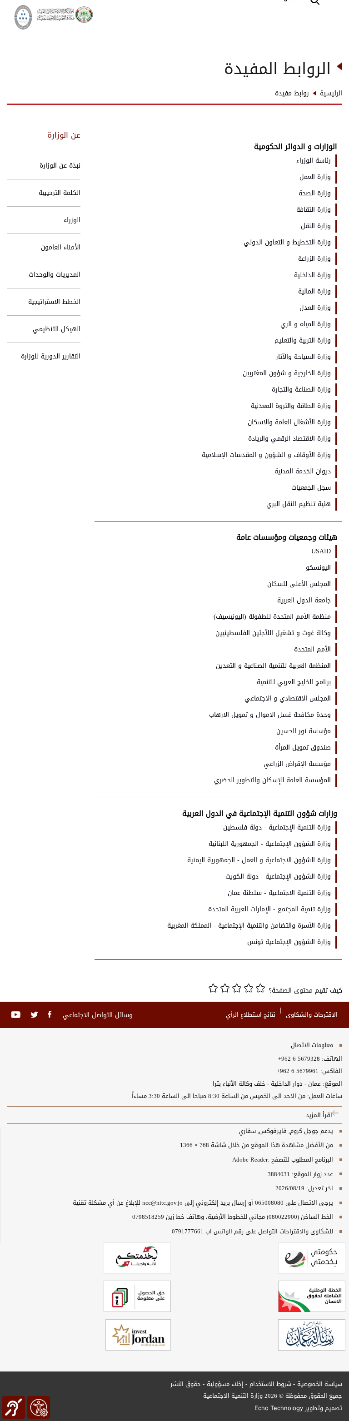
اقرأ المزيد (319, 1115)
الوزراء (72, 220)
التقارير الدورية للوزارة (50, 356)
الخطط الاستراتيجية (54, 302)
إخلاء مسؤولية (225, 1384)
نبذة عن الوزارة (60, 165)
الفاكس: (331, 1071)
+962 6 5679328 (299, 1058)
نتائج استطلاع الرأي (250, 1014)
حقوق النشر (185, 1384)
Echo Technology (278, 1407)
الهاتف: (331, 1058)
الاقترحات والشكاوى (312, 1014)
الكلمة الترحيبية (59, 193)
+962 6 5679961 (298, 1071)
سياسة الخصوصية (319, 1384)
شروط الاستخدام (270, 1384)
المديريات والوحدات (54, 274)
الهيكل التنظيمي (56, 329)
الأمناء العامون (60, 247)
